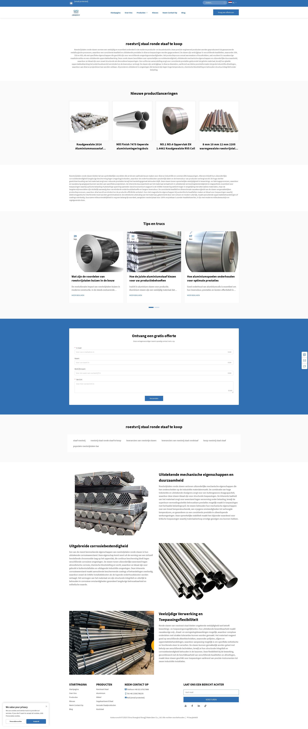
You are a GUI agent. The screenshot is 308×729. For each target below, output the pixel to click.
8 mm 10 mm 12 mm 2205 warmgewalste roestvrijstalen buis (219, 146)
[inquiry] (304, 366)
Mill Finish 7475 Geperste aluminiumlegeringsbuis (132, 146)
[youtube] (185, 706)
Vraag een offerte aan (226, 12)
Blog (183, 12)
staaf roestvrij (79, 440)
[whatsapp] (304, 355)
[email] (304, 360)
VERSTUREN (211, 699)
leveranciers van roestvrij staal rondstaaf (180, 440)
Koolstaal (100, 709)
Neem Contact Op (170, 12)
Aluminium (100, 693)
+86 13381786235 (137, 693)
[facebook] (192, 706)
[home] (76, 13)
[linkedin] (199, 706)
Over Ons (128, 12)
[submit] (224, 3)
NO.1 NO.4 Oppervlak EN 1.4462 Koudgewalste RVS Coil (175, 146)
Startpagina (115, 12)
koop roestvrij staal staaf (214, 440)
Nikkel (98, 697)
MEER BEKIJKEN (78, 295)
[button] (151, 307)
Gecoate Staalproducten (106, 705)
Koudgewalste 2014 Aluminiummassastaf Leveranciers (89, 146)
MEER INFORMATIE (89, 121)
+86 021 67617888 (142, 689)
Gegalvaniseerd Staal (104, 701)
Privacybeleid (192, 717)
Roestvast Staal (102, 689)
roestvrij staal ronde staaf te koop (106, 440)
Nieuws (155, 12)
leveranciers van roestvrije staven (141, 440)
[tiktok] (205, 706)
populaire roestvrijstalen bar (86, 446)
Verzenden (154, 398)
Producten (141, 12)
